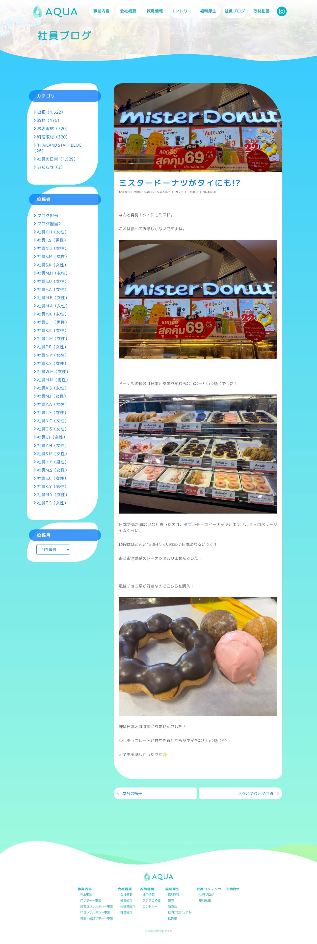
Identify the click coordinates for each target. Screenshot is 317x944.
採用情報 (149, 894)
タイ (199, 192)
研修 (171, 900)
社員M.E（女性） (53, 297)
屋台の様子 (132, 793)
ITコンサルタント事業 (95, 912)
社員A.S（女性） (53, 388)
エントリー (181, 11)
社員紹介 (126, 912)
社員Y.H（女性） (53, 445)
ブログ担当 (135, 192)
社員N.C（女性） (53, 420)
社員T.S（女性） (52, 412)
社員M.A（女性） (53, 306)
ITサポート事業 (90, 900)
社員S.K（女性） (52, 265)
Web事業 (86, 894)
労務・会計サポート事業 (96, 918)
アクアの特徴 (151, 900)
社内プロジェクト (180, 912)
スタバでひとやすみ (256, 793)
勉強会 (172, 906)
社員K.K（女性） (53, 330)
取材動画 (261, 11)
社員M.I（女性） (52, 396)
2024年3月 (209, 192)
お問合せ (232, 889)
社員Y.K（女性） (53, 314)
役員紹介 (126, 900)
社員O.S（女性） (53, 429)
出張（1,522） (51, 112)
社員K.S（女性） (52, 363)
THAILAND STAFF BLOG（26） (56, 148)
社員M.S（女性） (53, 470)
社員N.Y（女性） (53, 355)
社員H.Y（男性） (53, 462)
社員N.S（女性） (53, 248)
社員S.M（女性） (53, 256)
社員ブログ (235, 11)
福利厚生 (174, 894)
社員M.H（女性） (53, 273)
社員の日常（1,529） (57, 159)
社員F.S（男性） (52, 240)
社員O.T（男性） (53, 322)
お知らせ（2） (51, 167)
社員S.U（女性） (53, 281)
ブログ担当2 (49, 224)
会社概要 (126, 894)
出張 (192, 192)
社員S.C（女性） (52, 478)
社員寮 (172, 918)
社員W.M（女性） (53, 371)
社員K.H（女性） (53, 232)
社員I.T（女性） (52, 437)
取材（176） (49, 120)
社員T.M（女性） (53, 338)
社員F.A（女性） (53, 289)
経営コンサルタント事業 (96, 906)
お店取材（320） (53, 128)
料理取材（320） (53, 137)
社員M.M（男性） (53, 380)
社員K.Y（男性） (53, 486)
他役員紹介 (127, 906)
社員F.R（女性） (52, 347)
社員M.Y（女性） (53, 494)
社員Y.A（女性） (53, 404)
